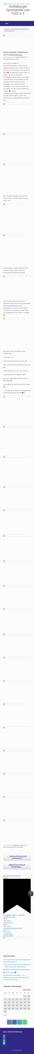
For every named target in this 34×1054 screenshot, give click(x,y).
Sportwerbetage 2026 (9, 917)
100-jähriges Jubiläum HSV (19, 845)
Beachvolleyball (7, 847)
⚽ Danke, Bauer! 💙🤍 (10, 972)
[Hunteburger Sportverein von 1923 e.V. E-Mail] (19, 1022)
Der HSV (14, 847)
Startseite (6, 29)
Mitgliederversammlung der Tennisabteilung (17, 866)
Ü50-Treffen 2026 (8, 922)
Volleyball (20, 847)
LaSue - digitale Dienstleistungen (12, 1031)
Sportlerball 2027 (8, 934)
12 (13, 1002)
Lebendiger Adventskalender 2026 (12, 928)
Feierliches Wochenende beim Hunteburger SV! (17, 857)
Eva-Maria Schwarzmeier (10, 59)
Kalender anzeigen (8, 935)
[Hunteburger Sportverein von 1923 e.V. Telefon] (24, 1022)
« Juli (4, 1015)
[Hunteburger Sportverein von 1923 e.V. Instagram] (14, 1022)
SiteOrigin (19, 1050)
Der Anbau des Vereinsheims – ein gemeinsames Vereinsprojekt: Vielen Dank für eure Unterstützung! (16, 977)
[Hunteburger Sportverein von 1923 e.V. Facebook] (9, 1022)
